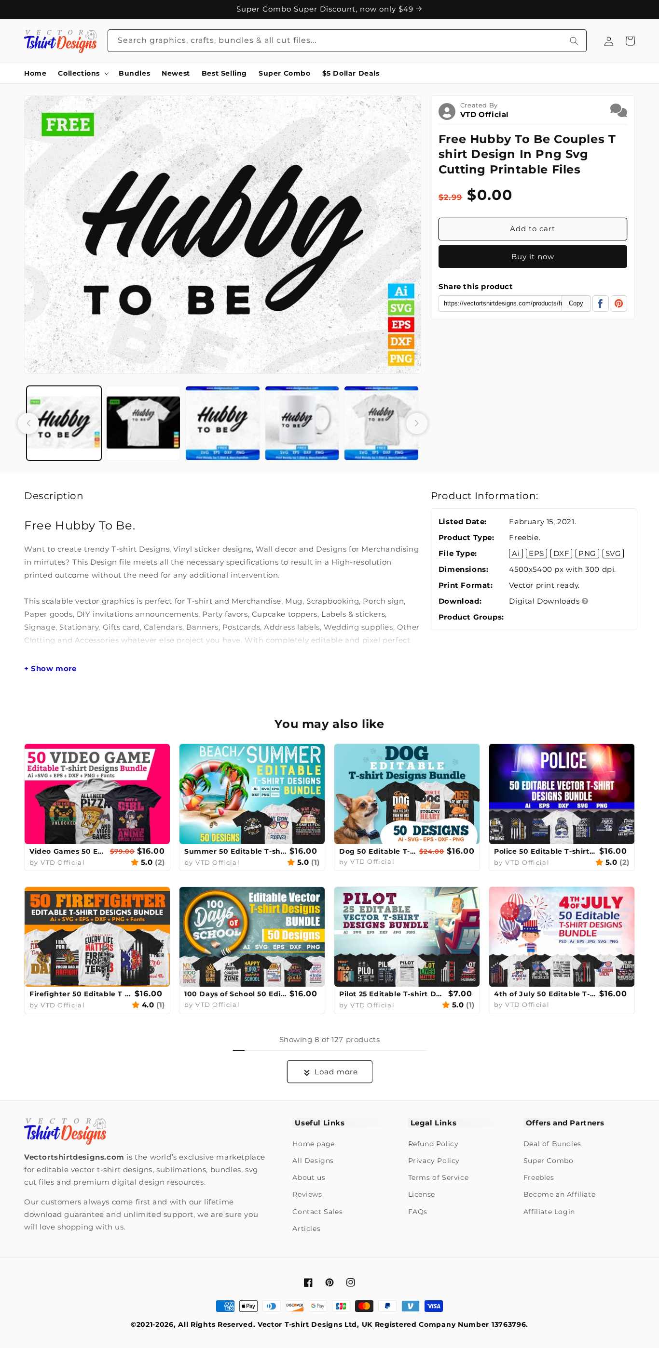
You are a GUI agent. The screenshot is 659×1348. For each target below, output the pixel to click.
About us (308, 1177)
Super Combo (548, 1160)
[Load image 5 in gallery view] (381, 423)
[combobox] (347, 41)
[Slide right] (416, 423)
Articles (306, 1228)
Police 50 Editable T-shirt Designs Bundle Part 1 (545, 851)
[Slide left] (28, 423)
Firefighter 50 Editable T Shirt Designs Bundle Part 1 (80, 994)
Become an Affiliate (559, 1194)
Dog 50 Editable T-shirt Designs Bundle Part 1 (378, 851)
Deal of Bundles (552, 1143)
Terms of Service (438, 1177)
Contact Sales (317, 1211)
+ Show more (50, 668)
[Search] (574, 41)
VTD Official (484, 114)
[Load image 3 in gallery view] (222, 423)
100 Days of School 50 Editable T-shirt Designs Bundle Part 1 (235, 994)
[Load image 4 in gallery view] (302, 423)
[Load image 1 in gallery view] (64, 423)
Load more (336, 1071)
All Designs (313, 1160)
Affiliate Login (549, 1211)
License (421, 1194)
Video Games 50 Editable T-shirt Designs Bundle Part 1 (68, 851)
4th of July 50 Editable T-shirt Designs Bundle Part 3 (545, 994)
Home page (313, 1143)
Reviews (307, 1194)
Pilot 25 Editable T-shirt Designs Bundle (392, 994)
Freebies (538, 1177)
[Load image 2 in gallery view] (143, 423)
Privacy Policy (434, 1160)
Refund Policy (433, 1143)
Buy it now (532, 256)
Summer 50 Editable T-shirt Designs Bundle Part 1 (235, 851)
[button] (82, 73)
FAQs (417, 1211)
